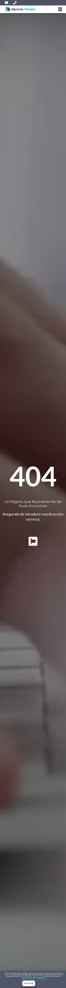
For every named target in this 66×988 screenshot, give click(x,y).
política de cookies (34, 977)
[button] (60, 9)
